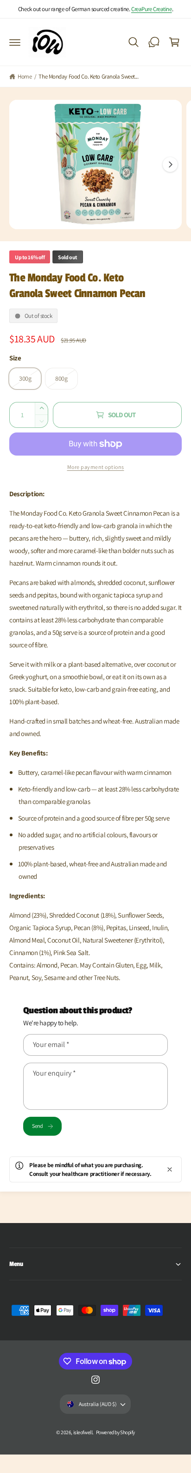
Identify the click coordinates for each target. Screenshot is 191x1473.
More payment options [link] (95, 466)
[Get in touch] (154, 42)
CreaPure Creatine (151, 9)
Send (37, 1125)
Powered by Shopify (115, 1432)
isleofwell (83, 1432)
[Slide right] (170, 164)
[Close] (170, 1169)
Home (25, 76)
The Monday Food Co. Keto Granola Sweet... (88, 76)
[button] (15, 42)
